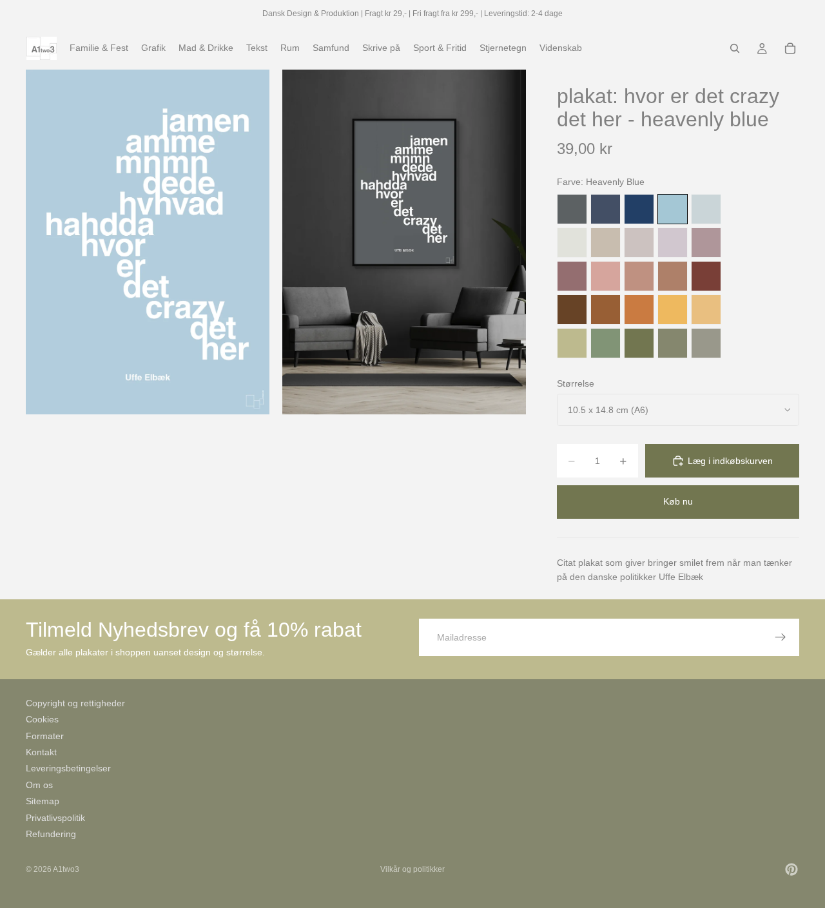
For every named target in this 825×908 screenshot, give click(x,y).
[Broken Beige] (639, 242)
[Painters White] (572, 242)
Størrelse (575, 383)
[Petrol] (605, 209)
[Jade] (605, 343)
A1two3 (66, 869)
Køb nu (678, 501)
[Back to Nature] (572, 343)
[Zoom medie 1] (147, 242)
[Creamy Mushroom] (605, 242)
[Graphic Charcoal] (572, 209)
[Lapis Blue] (639, 209)
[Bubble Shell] (605, 276)
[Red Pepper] (706, 276)
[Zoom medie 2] (404, 242)
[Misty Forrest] (672, 343)
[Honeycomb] (672, 310)
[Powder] (639, 276)
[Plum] (572, 276)
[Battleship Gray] (706, 343)
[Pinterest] (791, 869)
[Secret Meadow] (639, 343)
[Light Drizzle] (706, 209)
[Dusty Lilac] (672, 242)
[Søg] (735, 48)
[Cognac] (605, 310)
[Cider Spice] (672, 276)
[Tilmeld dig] (780, 637)
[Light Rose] (706, 242)
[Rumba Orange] (639, 310)
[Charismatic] (706, 310)
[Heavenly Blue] (672, 209)
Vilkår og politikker (412, 869)
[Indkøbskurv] (790, 48)
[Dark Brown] (572, 310)
